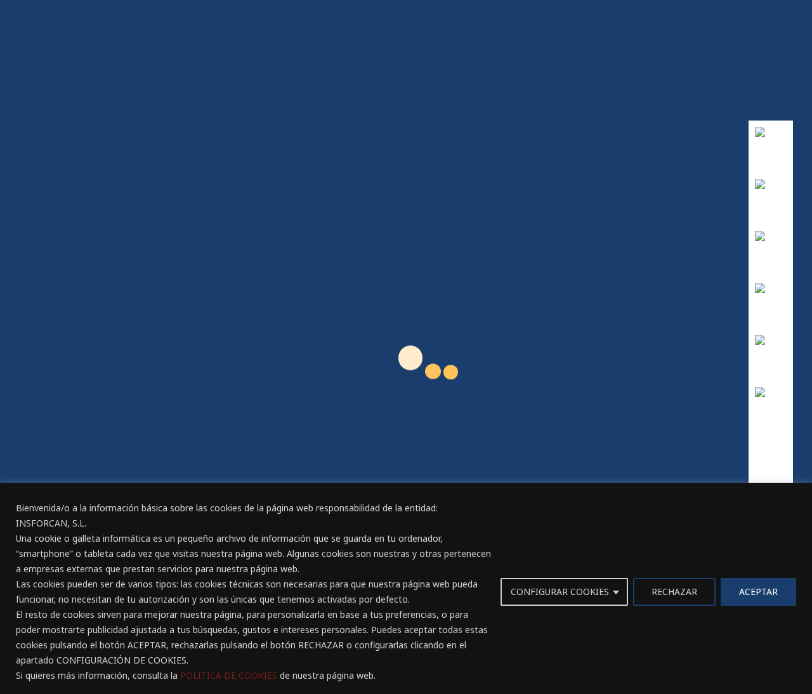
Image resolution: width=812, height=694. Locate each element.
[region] (406, 588)
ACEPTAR (758, 592)
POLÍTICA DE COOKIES (228, 675)
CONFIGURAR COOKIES (560, 592)
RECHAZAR (674, 592)
